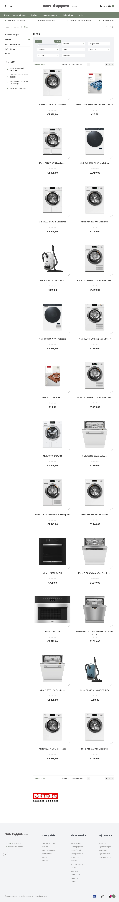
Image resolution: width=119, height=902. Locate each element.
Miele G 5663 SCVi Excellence (94, 456)
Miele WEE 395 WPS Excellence (52, 749)
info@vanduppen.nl (16, 847)
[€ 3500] (58, 45)
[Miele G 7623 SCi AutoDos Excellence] (94, 551)
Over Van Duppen (77, 864)
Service (73, 867)
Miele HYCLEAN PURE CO (52, 397)
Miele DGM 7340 (52, 631)
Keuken (34, 15)
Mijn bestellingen (105, 847)
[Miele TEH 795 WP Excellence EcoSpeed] (52, 492)
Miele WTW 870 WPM (52, 456)
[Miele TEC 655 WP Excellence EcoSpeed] (94, 375)
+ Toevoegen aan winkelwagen (51, 122)
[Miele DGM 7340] (52, 609)
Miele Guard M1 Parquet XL (52, 280)
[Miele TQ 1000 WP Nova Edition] (52, 317)
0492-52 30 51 (16, 843)
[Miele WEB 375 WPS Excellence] (94, 727)
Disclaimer (74, 878)
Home (6, 15)
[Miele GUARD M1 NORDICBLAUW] (94, 668)
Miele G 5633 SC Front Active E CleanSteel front (94, 633)
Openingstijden (76, 843)
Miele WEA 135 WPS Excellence (94, 514)
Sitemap (73, 881)
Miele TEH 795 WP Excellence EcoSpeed (52, 514)
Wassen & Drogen (19, 15)
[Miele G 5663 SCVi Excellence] (94, 434)
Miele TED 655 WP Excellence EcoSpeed (94, 280)
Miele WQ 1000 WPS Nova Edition (94, 163)
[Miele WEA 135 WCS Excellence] (94, 200)
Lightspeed (29, 896)
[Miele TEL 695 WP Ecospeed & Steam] (94, 317)
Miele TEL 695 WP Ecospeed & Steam (94, 339)
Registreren (103, 843)
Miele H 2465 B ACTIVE (52, 573)
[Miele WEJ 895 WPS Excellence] (52, 141)
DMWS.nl (44, 896)
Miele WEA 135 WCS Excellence (94, 221)
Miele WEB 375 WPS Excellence (94, 749)
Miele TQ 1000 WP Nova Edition (52, 339)
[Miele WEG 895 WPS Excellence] (52, 200)
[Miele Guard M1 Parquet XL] (52, 258)
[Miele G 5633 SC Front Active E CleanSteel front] (94, 609)
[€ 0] (38, 45)
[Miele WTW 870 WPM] (52, 434)
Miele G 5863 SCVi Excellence (52, 690)
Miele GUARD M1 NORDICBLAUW (94, 690)
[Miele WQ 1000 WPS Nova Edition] (94, 141)
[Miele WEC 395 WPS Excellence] (52, 82)
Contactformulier (77, 850)
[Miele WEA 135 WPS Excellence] (94, 492)
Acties (81, 15)
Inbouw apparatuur (50, 15)
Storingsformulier (77, 854)
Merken (16, 27)
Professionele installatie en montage (80, 20)
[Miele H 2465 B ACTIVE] (52, 551)
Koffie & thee (68, 15)
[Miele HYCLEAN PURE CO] (52, 375)
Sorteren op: (65, 65)
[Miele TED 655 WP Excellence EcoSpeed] (94, 258)
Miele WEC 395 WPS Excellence (52, 104)
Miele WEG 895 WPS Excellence (52, 221)
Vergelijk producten (105, 857)
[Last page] (112, 64)
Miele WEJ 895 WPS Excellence (52, 163)
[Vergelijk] (11, 6)
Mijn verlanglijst (104, 854)
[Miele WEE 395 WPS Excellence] (52, 727)
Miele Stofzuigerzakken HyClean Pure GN (94, 104)
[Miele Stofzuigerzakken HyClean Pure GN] (94, 82)
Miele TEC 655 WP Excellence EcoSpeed (94, 397)
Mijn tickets (103, 850)
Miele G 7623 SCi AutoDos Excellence (94, 573)
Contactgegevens (77, 847)
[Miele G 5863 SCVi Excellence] (52, 668)
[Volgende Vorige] (109, 64)
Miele (26, 27)
